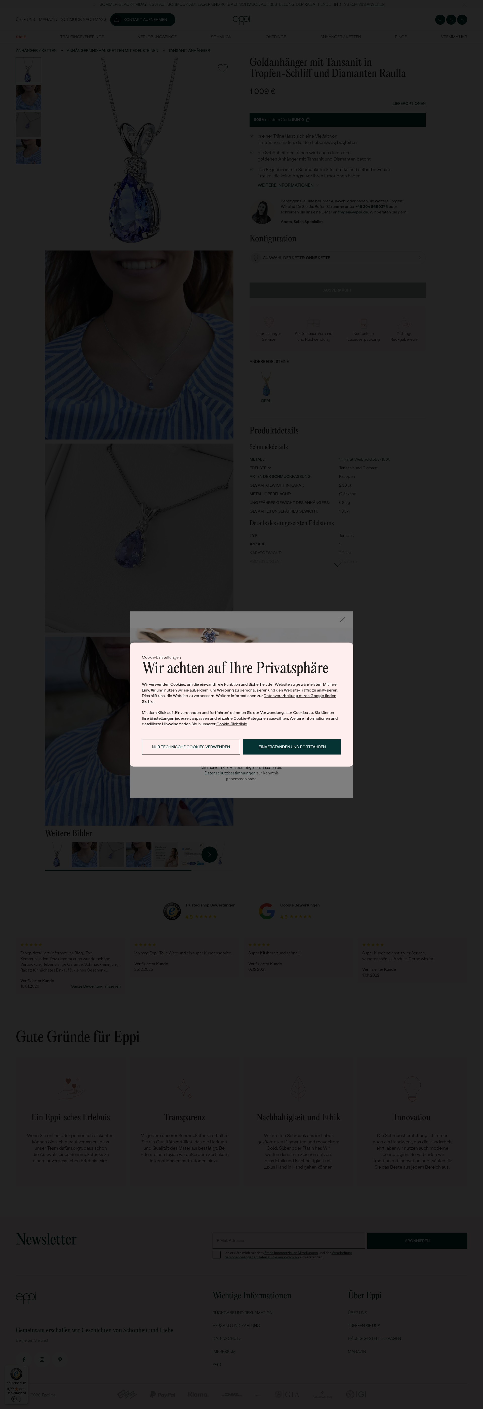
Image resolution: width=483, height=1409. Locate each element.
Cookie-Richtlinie (231, 724)
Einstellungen (162, 718)
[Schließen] (342, 619)
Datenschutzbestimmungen (230, 773)
